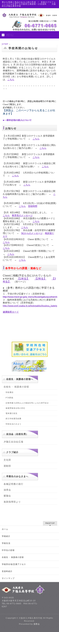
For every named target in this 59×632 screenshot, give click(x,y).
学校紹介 (6, 536)
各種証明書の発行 (13, 484)
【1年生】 (23, 278)
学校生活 (6, 543)
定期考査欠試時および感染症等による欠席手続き (27, 403)
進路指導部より (12, 501)
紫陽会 (7, 495)
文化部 (7, 460)
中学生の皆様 (8, 550)
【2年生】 (40, 278)
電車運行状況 (11, 413)
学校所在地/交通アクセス (14, 564)
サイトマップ (8, 578)
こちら (10, 79)
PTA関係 (9, 398)
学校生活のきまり (13, 424)
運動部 (7, 466)
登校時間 (32, 206)
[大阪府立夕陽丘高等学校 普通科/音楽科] (29, 14)
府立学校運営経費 (13, 419)
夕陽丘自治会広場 (13, 441)
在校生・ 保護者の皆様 (16, 386)
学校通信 (9, 392)
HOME (5, 44)
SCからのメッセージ (32, 233)
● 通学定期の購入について (17, 120)
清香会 (7, 490)
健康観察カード (11, 312)
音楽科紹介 (7, 571)
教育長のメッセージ (22, 215)
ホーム (5, 529)
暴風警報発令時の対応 (15, 408)
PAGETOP (50, 523)
